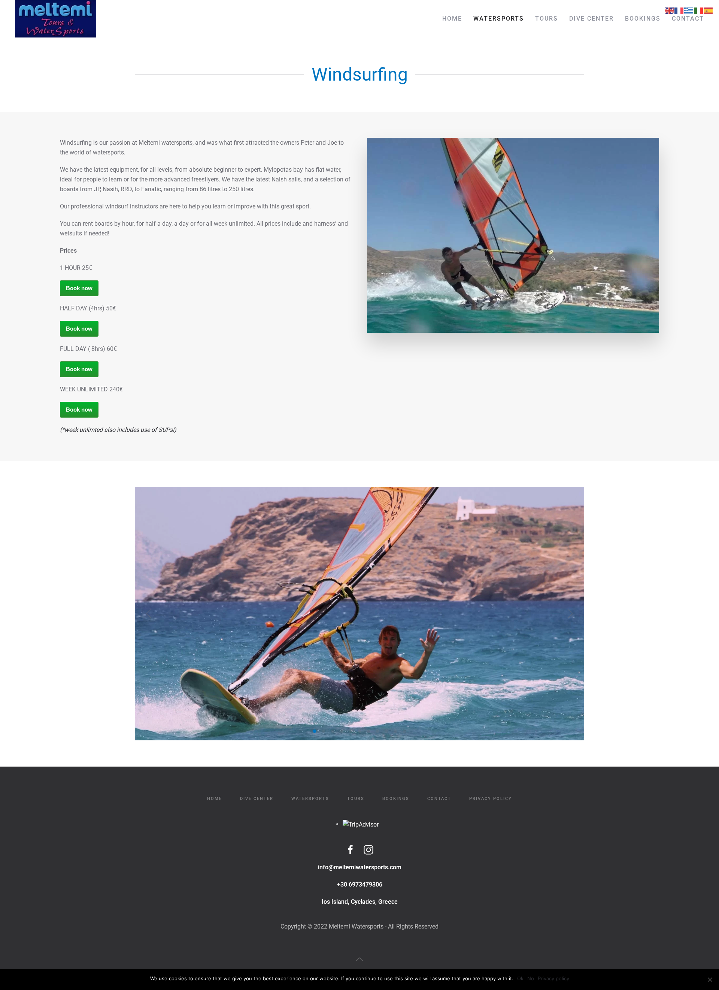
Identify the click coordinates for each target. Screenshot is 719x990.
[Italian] (699, 10)
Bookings (643, 18)
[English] (669, 10)
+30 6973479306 (359, 884)
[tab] (314, 731)
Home (452, 18)
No (530, 978)
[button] (148, 613)
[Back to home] (55, 18)
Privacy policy (553, 978)
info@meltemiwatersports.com (359, 867)
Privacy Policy (490, 798)
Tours (546, 18)
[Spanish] (708, 10)
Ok (520, 978)
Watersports (498, 18)
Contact (688, 18)
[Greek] (689, 10)
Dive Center (591, 18)
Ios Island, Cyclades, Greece (360, 901)
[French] (679, 10)
